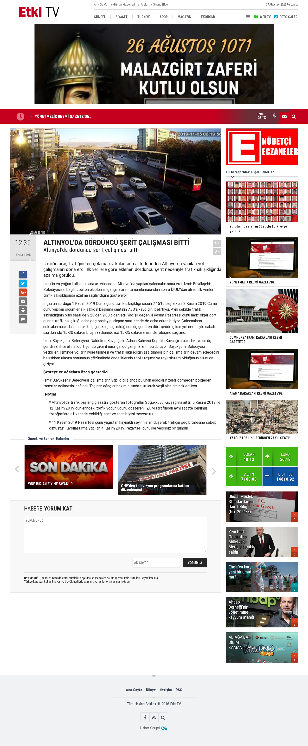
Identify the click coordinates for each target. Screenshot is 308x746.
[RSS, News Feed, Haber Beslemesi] (154, 717)
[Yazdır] (23, 310)
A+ (217, 243)
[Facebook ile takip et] (145, 717)
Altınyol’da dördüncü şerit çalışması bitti (91, 250)
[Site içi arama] (293, 116)
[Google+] (23, 292)
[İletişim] (284, 116)
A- (217, 251)
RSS (179, 690)
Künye (151, 690)
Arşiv (144, 4)
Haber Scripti (150, 728)
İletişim (166, 690)
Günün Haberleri (124, 4)
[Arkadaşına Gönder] (23, 301)
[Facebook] (23, 274)
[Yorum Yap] (23, 319)
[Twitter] (23, 283)
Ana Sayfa (100, 4)
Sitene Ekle (160, 4)
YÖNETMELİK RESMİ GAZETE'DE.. (63, 116)
